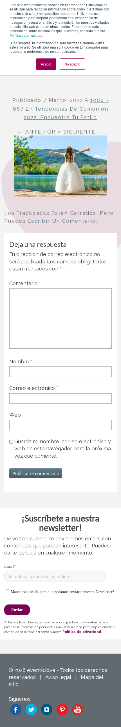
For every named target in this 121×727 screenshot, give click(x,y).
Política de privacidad (26, 35)
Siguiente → (83, 132)
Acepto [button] (46, 64)
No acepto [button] (72, 64)
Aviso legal (58, 677)
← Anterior (37, 132)
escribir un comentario (62, 221)
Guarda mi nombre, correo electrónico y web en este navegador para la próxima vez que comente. (62, 448)
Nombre (21, 361)
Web (15, 415)
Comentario (25, 283)
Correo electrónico (33, 388)
